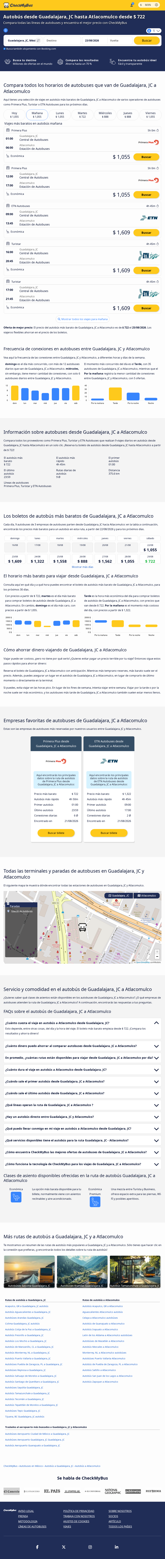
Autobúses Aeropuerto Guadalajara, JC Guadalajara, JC (34, 1439)
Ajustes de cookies (76, 1521)
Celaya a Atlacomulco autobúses (100, 1317)
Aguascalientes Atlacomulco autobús (102, 1311)
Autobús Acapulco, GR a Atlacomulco (102, 1306)
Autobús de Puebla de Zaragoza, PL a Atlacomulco (110, 1364)
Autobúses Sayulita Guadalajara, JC (24, 1387)
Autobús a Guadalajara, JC (59, 1465)
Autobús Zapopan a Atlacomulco (100, 1381)
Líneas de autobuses (32, 1526)
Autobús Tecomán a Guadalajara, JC (24, 1399)
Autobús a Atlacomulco (87, 1465)
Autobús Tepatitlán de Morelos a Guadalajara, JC (31, 1404)
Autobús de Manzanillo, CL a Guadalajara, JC (29, 1346)
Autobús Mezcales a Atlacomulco (100, 1346)
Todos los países (120, 1526)
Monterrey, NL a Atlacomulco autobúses (104, 1352)
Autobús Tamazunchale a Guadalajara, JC (27, 1393)
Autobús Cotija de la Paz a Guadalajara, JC (28, 1329)
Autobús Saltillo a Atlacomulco (99, 1370)
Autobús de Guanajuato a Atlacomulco (103, 1323)
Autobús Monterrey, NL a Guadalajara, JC (27, 1352)
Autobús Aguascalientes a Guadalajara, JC (28, 1311)
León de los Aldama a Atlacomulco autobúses (107, 1335)
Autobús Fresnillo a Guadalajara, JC (24, 1335)
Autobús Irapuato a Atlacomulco (100, 1329)
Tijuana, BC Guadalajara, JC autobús (24, 1416)
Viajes (67, 1526)
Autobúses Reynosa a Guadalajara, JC (25, 1370)
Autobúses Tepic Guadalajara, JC (22, 1410)
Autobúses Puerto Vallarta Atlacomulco (103, 1358)
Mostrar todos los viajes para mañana (84, 319)
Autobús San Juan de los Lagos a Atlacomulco (107, 1375)
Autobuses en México (31, 1465)
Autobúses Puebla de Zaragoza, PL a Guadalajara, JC (33, 1364)
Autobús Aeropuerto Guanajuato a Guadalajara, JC (32, 1445)
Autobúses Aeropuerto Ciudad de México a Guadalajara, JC (37, 1433)
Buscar (146, 157)
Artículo (115, 1521)
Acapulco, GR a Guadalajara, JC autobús (26, 1306)
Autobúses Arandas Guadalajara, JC (24, 1317)
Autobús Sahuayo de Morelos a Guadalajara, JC (31, 1375)
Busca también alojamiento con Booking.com (31, 48)
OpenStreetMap (143, 962)
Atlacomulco (148, 895)
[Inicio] (18, 5)
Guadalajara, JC (120, 895)
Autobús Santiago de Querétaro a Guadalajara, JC (32, 1381)
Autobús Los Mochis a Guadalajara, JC (26, 1341)
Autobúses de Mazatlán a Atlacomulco (103, 1341)
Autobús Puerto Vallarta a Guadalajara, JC (28, 1358)
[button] (82, 927)
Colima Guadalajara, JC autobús (22, 1323)
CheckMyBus (10, 1465)
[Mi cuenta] (131, 4)
